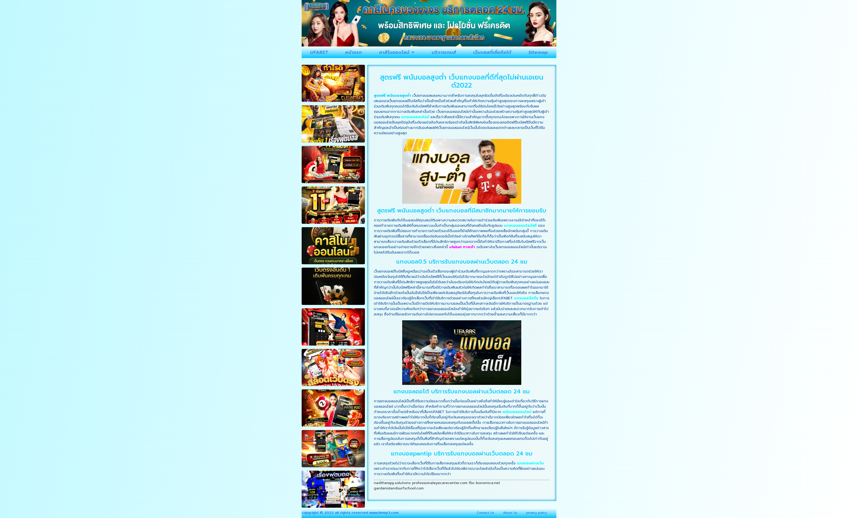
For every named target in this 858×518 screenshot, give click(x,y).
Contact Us (485, 512)
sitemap (538, 52)
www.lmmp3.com (384, 513)
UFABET (319, 52)
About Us (510, 512)
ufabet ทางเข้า (462, 247)
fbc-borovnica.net (484, 483)
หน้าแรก (353, 52)
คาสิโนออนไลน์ (394, 52)
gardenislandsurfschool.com (399, 488)
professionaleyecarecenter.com (439, 483)
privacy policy (536, 512)
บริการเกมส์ (444, 52)
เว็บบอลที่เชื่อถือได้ (492, 52)
